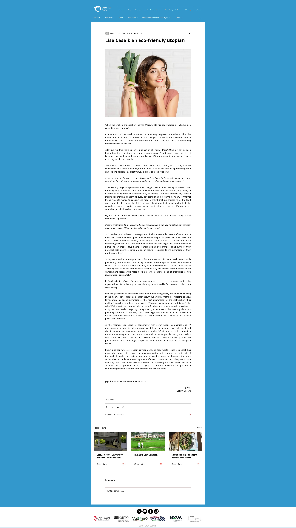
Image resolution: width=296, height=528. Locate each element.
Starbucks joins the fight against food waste (184, 456)
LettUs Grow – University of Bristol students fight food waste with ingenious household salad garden (110, 456)
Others (120, 17)
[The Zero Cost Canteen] (148, 441)
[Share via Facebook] (106, 407)
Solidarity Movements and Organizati (156, 17)
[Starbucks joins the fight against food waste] (185, 441)
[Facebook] (150, 511)
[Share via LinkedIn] (118, 407)
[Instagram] (156, 511)
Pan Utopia (109, 17)
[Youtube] (144, 511)
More (178, 17)
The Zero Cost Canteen (146, 454)
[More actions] (189, 33)
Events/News (133, 17)
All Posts (97, 17)
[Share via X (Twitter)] (112, 407)
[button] (199, 18)
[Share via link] (123, 407)
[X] (139, 511)
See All (199, 427)
